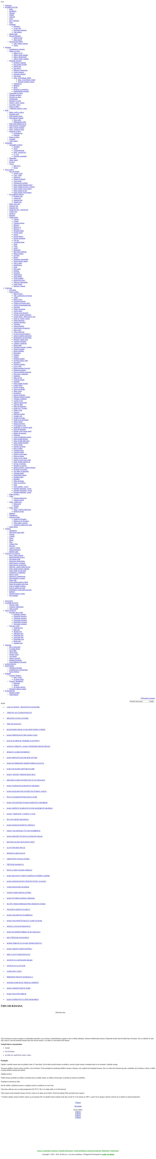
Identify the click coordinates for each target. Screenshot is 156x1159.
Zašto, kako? (13, 160)
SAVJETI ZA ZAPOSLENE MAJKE (19, 960)
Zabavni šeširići (19, 326)
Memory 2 (17, 227)
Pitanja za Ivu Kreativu (21, 521)
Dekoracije (17, 504)
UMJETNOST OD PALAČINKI (18, 859)
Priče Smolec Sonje (15, 116)
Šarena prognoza (19, 424)
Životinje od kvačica (20, 469)
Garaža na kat (18, 401)
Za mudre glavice (19, 687)
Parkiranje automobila (21, 259)
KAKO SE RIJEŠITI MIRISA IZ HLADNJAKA (23, 932)
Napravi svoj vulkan (20, 458)
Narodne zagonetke (20, 156)
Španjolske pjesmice (20, 622)
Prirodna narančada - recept (23, 490)
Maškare (16, 85)
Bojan (11, 540)
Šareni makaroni (19, 320)
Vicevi (11, 164)
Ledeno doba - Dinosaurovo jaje (24, 317)
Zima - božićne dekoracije (22, 509)
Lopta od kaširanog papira (22, 437)
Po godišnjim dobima (16, 194)
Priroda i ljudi (13, 605)
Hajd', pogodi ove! (20, 152)
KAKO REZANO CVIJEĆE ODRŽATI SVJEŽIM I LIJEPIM (28, 876)
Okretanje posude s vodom (23, 347)
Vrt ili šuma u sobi (20, 425)
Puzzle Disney (18, 236)
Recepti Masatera (15, 36)
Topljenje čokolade (20, 341)
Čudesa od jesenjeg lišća (22, 303)
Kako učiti (12, 580)
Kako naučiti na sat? (20, 191)
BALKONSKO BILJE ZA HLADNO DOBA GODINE (26, 729)
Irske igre (17, 630)
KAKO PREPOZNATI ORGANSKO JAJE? (22, 735)
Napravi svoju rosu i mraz (22, 460)
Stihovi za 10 (18, 53)
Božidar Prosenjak (15, 660)
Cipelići (12, 536)
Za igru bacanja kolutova (22, 334)
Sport (11, 19)
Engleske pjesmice (20, 614)
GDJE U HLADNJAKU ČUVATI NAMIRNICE (23, 831)
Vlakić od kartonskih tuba (22, 305)
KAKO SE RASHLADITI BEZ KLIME (21, 769)
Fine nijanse (18, 32)
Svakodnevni (18, 133)
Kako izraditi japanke (21, 383)
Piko (10, 542)
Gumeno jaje (18, 416)
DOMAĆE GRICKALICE (16, 853)
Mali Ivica (17, 166)
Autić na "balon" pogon (22, 318)
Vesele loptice (18, 233)
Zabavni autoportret (20, 403)
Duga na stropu (19, 456)
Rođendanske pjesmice (21, 91)
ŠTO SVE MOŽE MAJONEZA (18, 819)
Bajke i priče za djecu (16, 112)
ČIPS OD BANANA (14, 724)
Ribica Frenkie (18, 254)
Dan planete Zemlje (20, 64)
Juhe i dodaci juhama (21, 43)
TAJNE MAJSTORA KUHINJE (18, 887)
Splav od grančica (20, 483)
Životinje (17, 147)
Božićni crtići (13, 551)
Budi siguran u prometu (17, 563)
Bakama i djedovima (20, 70)
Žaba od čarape (19, 481)
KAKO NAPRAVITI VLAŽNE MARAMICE (23, 999)
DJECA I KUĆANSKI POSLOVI (18, 954)
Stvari (16, 149)
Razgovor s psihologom (17, 576)
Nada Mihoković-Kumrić (17, 662)
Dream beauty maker (21, 261)
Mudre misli (13, 34)
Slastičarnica (18, 265)
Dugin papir (18, 345)
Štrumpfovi (13, 530)
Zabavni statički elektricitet (23, 336)
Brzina (16, 257)
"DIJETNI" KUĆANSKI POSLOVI (19, 713)
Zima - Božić (13, 508)
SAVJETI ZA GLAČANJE (16, 966)
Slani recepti (18, 40)
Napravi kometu (19, 349)
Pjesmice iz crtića (15, 101)
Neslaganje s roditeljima (17, 573)
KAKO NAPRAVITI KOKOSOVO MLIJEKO (23, 786)
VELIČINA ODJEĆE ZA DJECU (18, 909)
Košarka (16, 271)
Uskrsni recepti (19, 500)
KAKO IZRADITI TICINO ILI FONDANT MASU (25, 836)
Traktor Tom (13, 544)
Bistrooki (17, 683)
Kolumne (12, 24)
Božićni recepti (19, 511)
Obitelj (11, 15)
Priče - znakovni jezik (16, 129)
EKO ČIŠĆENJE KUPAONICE (18, 938)
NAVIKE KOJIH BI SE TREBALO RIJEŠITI (23, 983)
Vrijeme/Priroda (19, 150)
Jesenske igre (18, 200)
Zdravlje (12, 17)
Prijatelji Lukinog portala (17, 689)
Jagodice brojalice (20, 322)
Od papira (12, 290)
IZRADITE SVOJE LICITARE (17, 718)
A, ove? (16, 154)
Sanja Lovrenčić (14, 658)
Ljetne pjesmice (19, 72)
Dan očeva (17, 68)
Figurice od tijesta (19, 446)
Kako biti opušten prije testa (18, 584)
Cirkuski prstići (19, 473)
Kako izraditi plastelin (21, 443)
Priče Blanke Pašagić (16, 118)
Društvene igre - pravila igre (18, 210)
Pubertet (12, 592)
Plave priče (17, 120)
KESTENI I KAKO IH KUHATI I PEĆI (21, 842)
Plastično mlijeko (19, 364)
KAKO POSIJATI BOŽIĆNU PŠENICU (21, 825)
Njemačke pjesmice (20, 616)
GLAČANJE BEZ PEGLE (16, 848)
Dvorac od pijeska (20, 464)
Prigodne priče (14, 114)
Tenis (15, 267)
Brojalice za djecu (15, 97)
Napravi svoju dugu (20, 454)
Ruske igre (17, 641)
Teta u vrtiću (18, 263)
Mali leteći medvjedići (16, 532)
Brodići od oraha (19, 418)
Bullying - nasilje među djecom (19, 567)
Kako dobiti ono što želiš (17, 571)
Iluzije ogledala (19, 351)
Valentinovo (18, 84)
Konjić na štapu (19, 387)
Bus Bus (12, 546)
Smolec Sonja (14, 654)
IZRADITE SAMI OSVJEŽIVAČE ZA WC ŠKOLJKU (26, 780)
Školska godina (14, 693)
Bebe (11, 9)
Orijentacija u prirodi (20, 183)
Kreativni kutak (14, 517)
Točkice (16, 219)
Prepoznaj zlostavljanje (17, 561)
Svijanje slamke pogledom (22, 315)
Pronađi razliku (19, 231)
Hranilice (17, 479)
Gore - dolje (18, 175)
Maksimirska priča (20, 122)
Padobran (17, 376)
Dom (11, 22)
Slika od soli (18, 378)
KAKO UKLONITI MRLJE (16, 994)
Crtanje (16, 221)
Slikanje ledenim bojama (22, 397)
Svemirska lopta (19, 242)
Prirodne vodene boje (21, 339)
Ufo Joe (16, 240)
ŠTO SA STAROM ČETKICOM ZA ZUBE (22, 797)
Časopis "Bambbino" (16, 681)
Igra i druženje (14, 21)
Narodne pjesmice (15, 95)
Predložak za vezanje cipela (23, 427)
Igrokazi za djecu (15, 131)
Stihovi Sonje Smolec (21, 55)
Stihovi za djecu (14, 51)
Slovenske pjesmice (20, 624)
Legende (12, 139)
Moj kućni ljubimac (20, 252)
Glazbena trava (19, 450)
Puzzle (16, 234)
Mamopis (17, 26)
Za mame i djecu (14, 105)
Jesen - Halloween (15, 502)
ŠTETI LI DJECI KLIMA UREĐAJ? (19, 870)
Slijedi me (17, 177)
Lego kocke (18, 181)
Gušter (16, 297)
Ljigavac (16, 412)
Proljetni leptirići (19, 359)
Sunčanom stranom (20, 30)
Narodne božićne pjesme (26, 82)
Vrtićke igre (13, 212)
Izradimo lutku (18, 477)
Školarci (12, 13)
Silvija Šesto (13, 653)
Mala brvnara (18, 294)
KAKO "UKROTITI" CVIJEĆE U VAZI (21, 814)
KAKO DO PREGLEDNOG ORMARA (21, 898)
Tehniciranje (18, 275)
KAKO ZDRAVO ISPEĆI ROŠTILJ (19, 949)
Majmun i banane (19, 286)
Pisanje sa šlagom (19, 179)
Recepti (16, 506)
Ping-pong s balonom (21, 374)
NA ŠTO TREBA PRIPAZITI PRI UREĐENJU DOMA (26, 904)
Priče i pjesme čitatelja (16, 127)
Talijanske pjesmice (20, 618)
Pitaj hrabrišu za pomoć (17, 578)
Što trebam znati (14, 559)
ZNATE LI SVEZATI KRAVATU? (19, 926)
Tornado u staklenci (20, 399)
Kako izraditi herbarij (21, 439)
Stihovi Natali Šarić (20, 57)
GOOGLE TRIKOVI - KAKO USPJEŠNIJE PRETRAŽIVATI (28, 746)
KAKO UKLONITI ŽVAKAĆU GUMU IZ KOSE (24, 921)
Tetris (15, 246)
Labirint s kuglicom (20, 343)
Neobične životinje (15, 668)
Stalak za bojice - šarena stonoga (24, 467)
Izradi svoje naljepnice (21, 420)
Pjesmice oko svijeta (16, 612)
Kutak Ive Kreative (20, 519)
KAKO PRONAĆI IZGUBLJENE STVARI (22, 758)
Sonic (15, 244)
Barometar (17, 353)
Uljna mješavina (19, 332)
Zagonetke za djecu (15, 145)
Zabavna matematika (20, 282)
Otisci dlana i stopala (20, 523)
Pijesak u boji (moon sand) (22, 431)
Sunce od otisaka (19, 389)
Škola (15, 87)
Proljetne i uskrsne (20, 63)
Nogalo (11, 534)
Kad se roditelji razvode (17, 588)
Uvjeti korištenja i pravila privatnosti (87, 1151)
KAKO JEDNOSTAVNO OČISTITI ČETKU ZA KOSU (26, 881)
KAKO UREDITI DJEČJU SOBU (19, 988)
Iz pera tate (17, 28)
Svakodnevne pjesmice (17, 49)
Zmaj (15, 485)
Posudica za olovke (20, 466)
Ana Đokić (13, 656)
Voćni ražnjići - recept (21, 487)
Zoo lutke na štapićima (21, 471)
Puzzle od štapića (19, 395)
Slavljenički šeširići (20, 475)
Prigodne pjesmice (15, 61)
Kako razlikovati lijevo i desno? (24, 187)
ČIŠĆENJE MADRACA (15, 864)
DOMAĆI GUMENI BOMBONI (18, 752)
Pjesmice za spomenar (21, 89)
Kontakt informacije (65, 1151)
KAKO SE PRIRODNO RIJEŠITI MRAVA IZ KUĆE (25, 763)
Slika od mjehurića (20, 406)
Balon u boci (18, 299)
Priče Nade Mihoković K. (18, 124)
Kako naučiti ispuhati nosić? (23, 185)
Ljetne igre (17, 198)
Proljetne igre (18, 196)
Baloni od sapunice (20, 433)
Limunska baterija (20, 301)
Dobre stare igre (14, 204)
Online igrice (13, 217)
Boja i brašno (18, 448)
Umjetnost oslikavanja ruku (23, 525)
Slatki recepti (18, 38)
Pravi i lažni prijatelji (16, 555)
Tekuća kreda (18, 422)
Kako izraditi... (14, 292)
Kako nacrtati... (14, 494)
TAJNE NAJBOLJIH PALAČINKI (19, 893)
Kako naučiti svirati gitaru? (23, 192)
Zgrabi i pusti (18, 173)
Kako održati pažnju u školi (18, 582)
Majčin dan (17, 66)
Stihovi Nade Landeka (21, 59)
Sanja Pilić (12, 651)
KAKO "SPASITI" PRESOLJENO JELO (21, 774)
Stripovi (16, 685)
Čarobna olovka (19, 223)
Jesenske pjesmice (20, 74)
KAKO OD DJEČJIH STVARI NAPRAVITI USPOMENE (27, 803)
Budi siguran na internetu (17, 565)
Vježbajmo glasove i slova (18, 108)
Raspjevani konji (19, 280)
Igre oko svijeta (14, 626)
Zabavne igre (13, 206)
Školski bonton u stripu (17, 594)
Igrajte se (12, 213)
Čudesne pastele (19, 380)
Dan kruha (17, 76)
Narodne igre (13, 208)
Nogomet (17, 273)
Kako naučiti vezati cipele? (23, 189)
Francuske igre (18, 637)
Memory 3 (17, 229)
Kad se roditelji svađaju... (17, 586)
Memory (16, 225)
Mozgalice (12, 158)
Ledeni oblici (18, 385)
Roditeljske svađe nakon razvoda (20, 590)
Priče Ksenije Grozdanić (17, 126)
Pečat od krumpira (20, 429)
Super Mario (18, 276)
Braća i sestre (13, 574)
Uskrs (11, 496)
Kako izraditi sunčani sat (22, 462)
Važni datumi (13, 695)
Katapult (16, 382)
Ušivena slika (18, 404)
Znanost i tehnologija (16, 607)
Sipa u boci (17, 330)
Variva (16, 45)
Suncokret (17, 362)
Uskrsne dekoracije (20, 498)
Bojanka (12, 215)
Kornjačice (17, 393)
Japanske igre (18, 643)
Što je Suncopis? (14, 647)
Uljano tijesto (18, 445)
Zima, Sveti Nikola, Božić (22, 78)
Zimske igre (18, 202)
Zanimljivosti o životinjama (18, 670)
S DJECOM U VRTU (14, 971)
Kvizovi (12, 162)
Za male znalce (19, 679)
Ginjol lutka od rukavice (22, 328)
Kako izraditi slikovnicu (22, 441)
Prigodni (16, 135)
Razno (16, 168)
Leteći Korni (18, 284)
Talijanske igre (18, 633)
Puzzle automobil (19, 238)
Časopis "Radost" (15, 675)
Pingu (11, 538)
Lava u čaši (17, 366)
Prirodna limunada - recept (22, 488)
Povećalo (17, 307)
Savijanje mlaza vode (21, 361)
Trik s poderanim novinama (23, 296)
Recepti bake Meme (16, 42)
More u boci (18, 391)
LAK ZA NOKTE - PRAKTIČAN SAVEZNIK (23, 707)
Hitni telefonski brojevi (17, 557)
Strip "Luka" (18, 677)
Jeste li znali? (13, 609)
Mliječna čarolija (19, 414)
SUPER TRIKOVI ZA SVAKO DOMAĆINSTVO (24, 943)
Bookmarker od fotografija (22, 338)
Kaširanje (17, 435)
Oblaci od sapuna (19, 309)
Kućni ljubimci (14, 672)
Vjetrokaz (17, 324)
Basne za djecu (14, 137)
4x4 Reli (16, 255)
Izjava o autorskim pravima (47, 1151)
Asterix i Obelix (14, 548)
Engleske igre (18, 628)
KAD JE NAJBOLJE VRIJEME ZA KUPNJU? (23, 741)
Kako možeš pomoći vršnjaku (19, 569)
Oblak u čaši (18, 410)
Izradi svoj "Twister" (20, 408)
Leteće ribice (18, 311)
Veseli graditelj (18, 278)
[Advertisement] (78, 1133)
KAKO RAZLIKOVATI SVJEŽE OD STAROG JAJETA (27, 791)
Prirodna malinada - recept (22, 492)
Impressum (114, 1151)
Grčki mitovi (13, 141)
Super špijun (13, 527)
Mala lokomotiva (15, 550)
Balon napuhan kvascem (22, 368)
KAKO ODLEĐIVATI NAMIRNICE (20, 915)
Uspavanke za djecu (16, 93)
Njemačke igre (18, 635)
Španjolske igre (19, 639)
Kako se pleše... (14, 106)
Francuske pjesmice (20, 620)
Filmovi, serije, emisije (16, 103)
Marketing (105, 1151)
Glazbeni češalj (19, 452)
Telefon (16, 357)
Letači (16, 248)
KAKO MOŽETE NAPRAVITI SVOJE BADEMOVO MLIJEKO (30, 808)
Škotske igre (18, 632)
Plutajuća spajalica (20, 370)
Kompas (16, 355)
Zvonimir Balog (14, 649)
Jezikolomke (13, 99)
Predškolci (12, 11)
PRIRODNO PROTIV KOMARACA (20, 977)
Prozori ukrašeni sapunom (22, 372)
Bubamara (17, 250)
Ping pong (17, 269)
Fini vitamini (13, 595)
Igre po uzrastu (14, 171)
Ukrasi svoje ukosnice (21, 313)
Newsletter (78, 1106)
